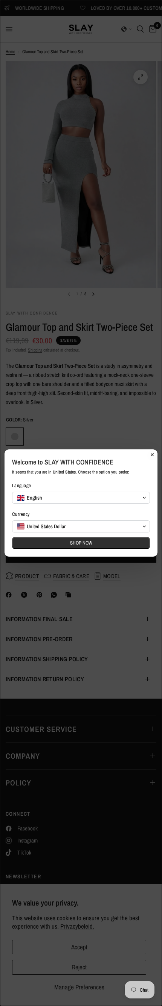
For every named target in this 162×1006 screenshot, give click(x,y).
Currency (20, 514)
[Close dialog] (152, 454)
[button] (81, 498)
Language (21, 485)
